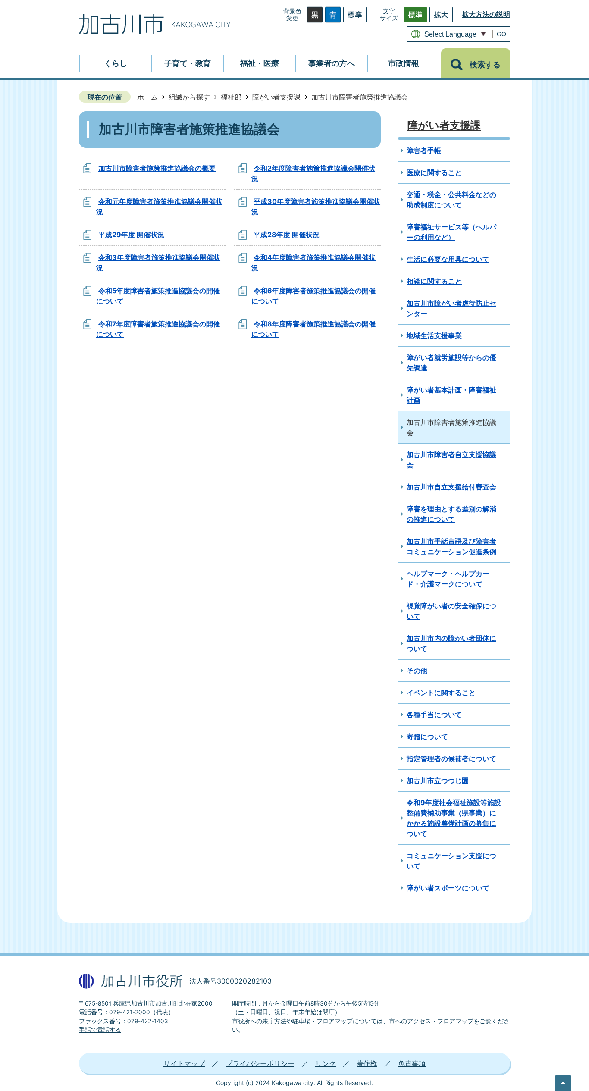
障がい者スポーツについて (448, 888)
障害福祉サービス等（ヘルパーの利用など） (451, 232)
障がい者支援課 (276, 97)
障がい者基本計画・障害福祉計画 (451, 395)
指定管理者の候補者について (451, 758)
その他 (417, 670)
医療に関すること (434, 172)
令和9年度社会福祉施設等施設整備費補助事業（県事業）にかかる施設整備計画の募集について (454, 818)
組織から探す (189, 97)
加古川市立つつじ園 (438, 780)
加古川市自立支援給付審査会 (451, 487)
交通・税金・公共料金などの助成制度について (451, 199)
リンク (325, 1063)
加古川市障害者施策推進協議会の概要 (157, 168)
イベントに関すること (441, 692)
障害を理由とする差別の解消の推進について (451, 514)
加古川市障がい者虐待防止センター (451, 308)
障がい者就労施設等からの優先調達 (451, 362)
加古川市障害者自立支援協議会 (451, 459)
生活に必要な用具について (448, 259)
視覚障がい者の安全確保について (451, 611)
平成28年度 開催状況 (287, 234)
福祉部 (231, 97)
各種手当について (434, 714)
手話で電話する (100, 1029)
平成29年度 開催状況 (131, 234)
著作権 (367, 1063)
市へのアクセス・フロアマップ (431, 1021)
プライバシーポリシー (260, 1063)
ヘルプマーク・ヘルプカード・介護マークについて (448, 578)
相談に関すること (434, 281)
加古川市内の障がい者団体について (451, 643)
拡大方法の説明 (486, 14)
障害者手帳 (424, 150)
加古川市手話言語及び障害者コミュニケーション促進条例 (451, 546)
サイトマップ (184, 1063)
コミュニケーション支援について (451, 860)
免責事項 (412, 1063)
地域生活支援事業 (434, 335)
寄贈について (427, 736)
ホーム (147, 97)
